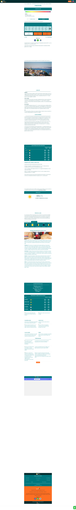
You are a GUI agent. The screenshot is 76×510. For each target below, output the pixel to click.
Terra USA (38, 480)
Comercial (36, 485)
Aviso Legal (31, 491)
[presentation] (50, 28)
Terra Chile (27, 478)
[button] (7, 32)
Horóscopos (48, 480)
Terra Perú (27, 480)
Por (25, 37)
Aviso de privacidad (35, 491)
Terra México (48, 478)
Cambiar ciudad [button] (32, 19)
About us (45, 491)
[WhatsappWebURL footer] (38, 498)
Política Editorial (41, 491)
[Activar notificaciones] (71, 507)
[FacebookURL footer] (35, 498)
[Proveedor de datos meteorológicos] (38, 503)
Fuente (48, 37)
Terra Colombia (38, 478)
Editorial (40, 485)
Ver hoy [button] (43, 19)
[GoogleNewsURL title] (41, 40)
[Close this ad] (75, 505)
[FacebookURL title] (35, 40)
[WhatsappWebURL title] (38, 40)
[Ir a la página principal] (3, 1)
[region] (38, 53)
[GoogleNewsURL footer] (40, 498)
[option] (29, 33)
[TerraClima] (73, 1)
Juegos (32, 481)
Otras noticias (44, 481)
